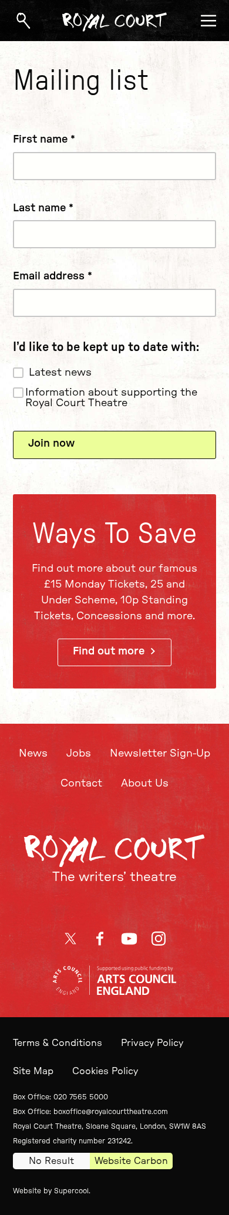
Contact (81, 783)
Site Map (33, 1071)
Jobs (78, 753)
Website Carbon (131, 1161)
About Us (145, 783)
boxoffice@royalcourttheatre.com (110, 1111)
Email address (52, 276)
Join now (51, 443)
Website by (51, 1190)
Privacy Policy (152, 1043)
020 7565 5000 (80, 1097)
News (33, 753)
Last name (43, 208)
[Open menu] (208, 20)
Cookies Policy (105, 1071)
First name (44, 139)
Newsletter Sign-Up (160, 753)
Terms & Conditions (57, 1043)
